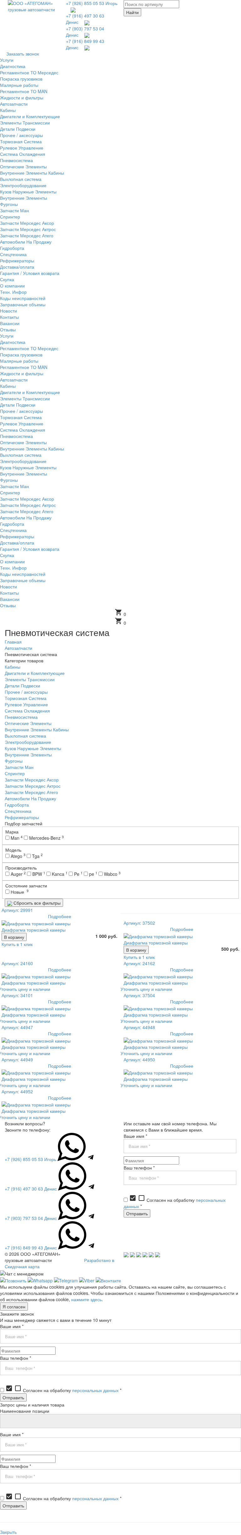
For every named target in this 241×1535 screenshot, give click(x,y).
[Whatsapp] (40, 1280)
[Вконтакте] (108, 1280)
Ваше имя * (135, 1136)
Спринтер (15, 773)
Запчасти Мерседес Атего (31, 792)
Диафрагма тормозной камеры (34, 930)
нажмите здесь (86, 1299)
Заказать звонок (22, 53)
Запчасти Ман (19, 767)
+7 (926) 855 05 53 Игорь (91, 3)
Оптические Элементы (28, 723)
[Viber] (86, 1280)
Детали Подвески (22, 685)
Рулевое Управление (26, 704)
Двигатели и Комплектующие (35, 673)
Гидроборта (17, 805)
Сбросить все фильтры (36, 903)
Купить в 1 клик (17, 944)
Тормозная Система (25, 698)
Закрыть (8, 1532)
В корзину (14, 937)
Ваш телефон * (139, 1167)
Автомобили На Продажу (30, 798)
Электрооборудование (28, 742)
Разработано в (99, 1260)
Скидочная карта (22, 1266)
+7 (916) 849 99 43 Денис (31, 1247)
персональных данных (95, 1390)
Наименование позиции (24, 1411)
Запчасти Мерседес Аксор (32, 779)
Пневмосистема (21, 717)
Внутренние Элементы (28, 754)
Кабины (12, 667)
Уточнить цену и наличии (146, 989)
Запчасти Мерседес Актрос (33, 786)
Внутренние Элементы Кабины (37, 729)
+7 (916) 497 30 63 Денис (31, 1188)
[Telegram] (66, 1280)
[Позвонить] (13, 1280)
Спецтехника (18, 811)
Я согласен (14, 1306)
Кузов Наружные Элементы (33, 748)
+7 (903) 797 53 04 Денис (31, 1218)
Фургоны (14, 761)
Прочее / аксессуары (26, 692)
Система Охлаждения (27, 710)
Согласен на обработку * (63, 1390)
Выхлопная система (25, 736)
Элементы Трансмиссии (30, 679)
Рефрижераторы (22, 817)
